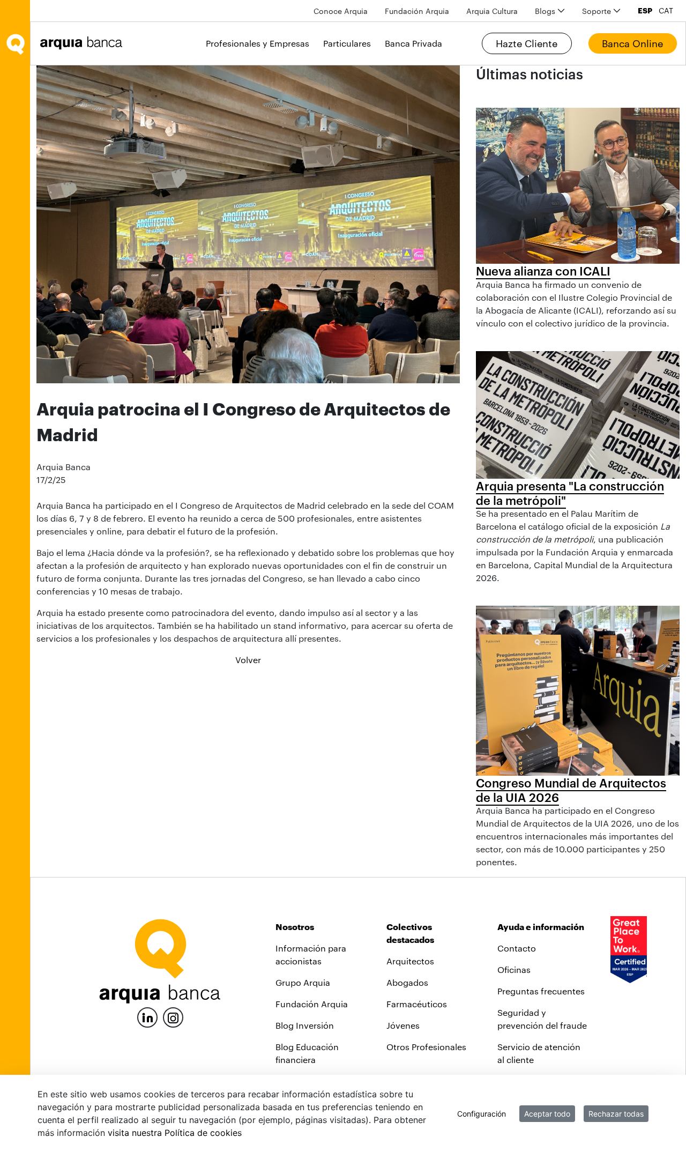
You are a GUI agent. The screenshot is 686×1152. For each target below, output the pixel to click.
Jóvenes (403, 1025)
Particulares (347, 43)
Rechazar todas (616, 1113)
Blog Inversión (304, 1025)
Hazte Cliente (526, 43)
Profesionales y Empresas (257, 43)
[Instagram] (173, 1017)
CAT (666, 10)
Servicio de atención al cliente (538, 1053)
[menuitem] (340, 11)
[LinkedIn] (147, 1016)
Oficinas (514, 969)
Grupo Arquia (302, 982)
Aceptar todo (547, 1113)
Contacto (516, 948)
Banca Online (632, 43)
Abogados (407, 982)
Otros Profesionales (426, 1047)
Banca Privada (413, 43)
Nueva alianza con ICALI (543, 271)
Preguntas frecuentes (541, 991)
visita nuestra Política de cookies (175, 1132)
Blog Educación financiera (307, 1053)
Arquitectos (410, 961)
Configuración (481, 1113)
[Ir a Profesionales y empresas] (84, 43)
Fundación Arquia (311, 1004)
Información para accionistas (310, 954)
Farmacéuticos (416, 1004)
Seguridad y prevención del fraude (542, 1018)
